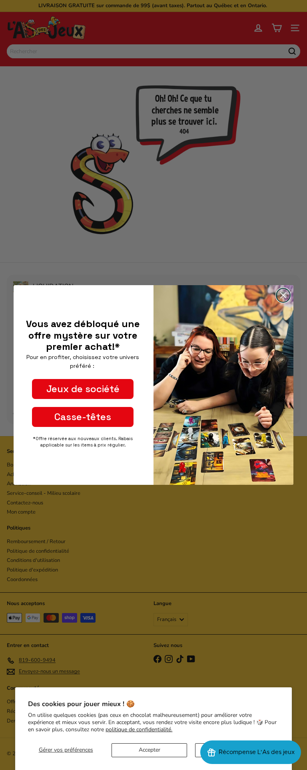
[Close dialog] (283, 295)
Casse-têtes (82, 417)
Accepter (149, 750)
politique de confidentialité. (139, 729)
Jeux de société (83, 389)
